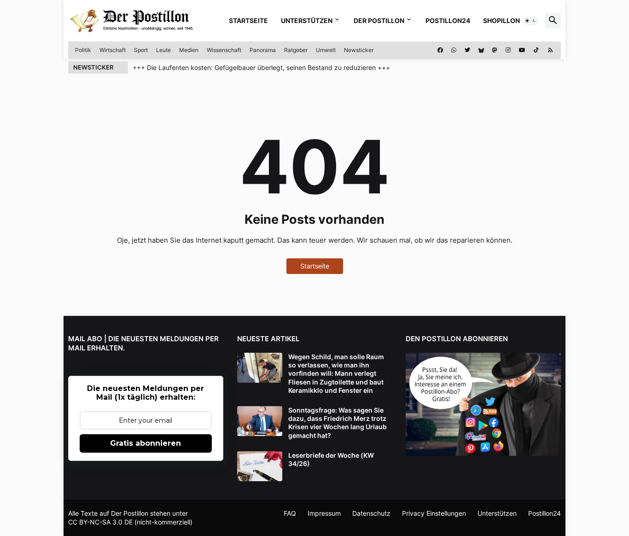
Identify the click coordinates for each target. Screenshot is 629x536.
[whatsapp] (453, 50)
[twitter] (467, 50)
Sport (141, 50)
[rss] (550, 50)
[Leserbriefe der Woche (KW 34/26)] (259, 466)
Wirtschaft (112, 50)
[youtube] (522, 50)
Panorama (263, 50)
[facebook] (440, 50)
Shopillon (501, 20)
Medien (188, 50)
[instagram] (508, 50)
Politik (83, 50)
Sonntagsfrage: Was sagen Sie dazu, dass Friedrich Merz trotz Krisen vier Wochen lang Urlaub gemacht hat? (337, 422)
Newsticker (358, 50)
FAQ (290, 513)
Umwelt (326, 50)
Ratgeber (296, 50)
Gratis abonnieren (145, 443)
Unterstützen (306, 20)
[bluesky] (481, 50)
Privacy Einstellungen (434, 513)
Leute (163, 50)
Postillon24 (447, 20)
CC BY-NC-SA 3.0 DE (100, 522)
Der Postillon (379, 20)
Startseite (248, 20)
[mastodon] (494, 50)
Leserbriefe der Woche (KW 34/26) (331, 459)
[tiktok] (536, 50)
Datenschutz (371, 513)
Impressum (324, 513)
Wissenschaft (224, 50)
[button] (530, 20)
